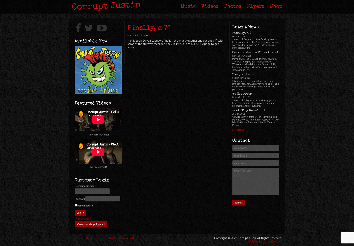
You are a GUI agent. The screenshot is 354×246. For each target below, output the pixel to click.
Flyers (256, 6)
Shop (276, 6)
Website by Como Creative (265, 241)
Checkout (127, 238)
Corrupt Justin (106, 6)
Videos (210, 6)
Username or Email (84, 186)
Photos (232, 6)
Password (80, 199)
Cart (111, 238)
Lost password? (83, 219)
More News (238, 129)
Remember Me (85, 205)
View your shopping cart (91, 224)
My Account (95, 238)
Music (188, 6)
